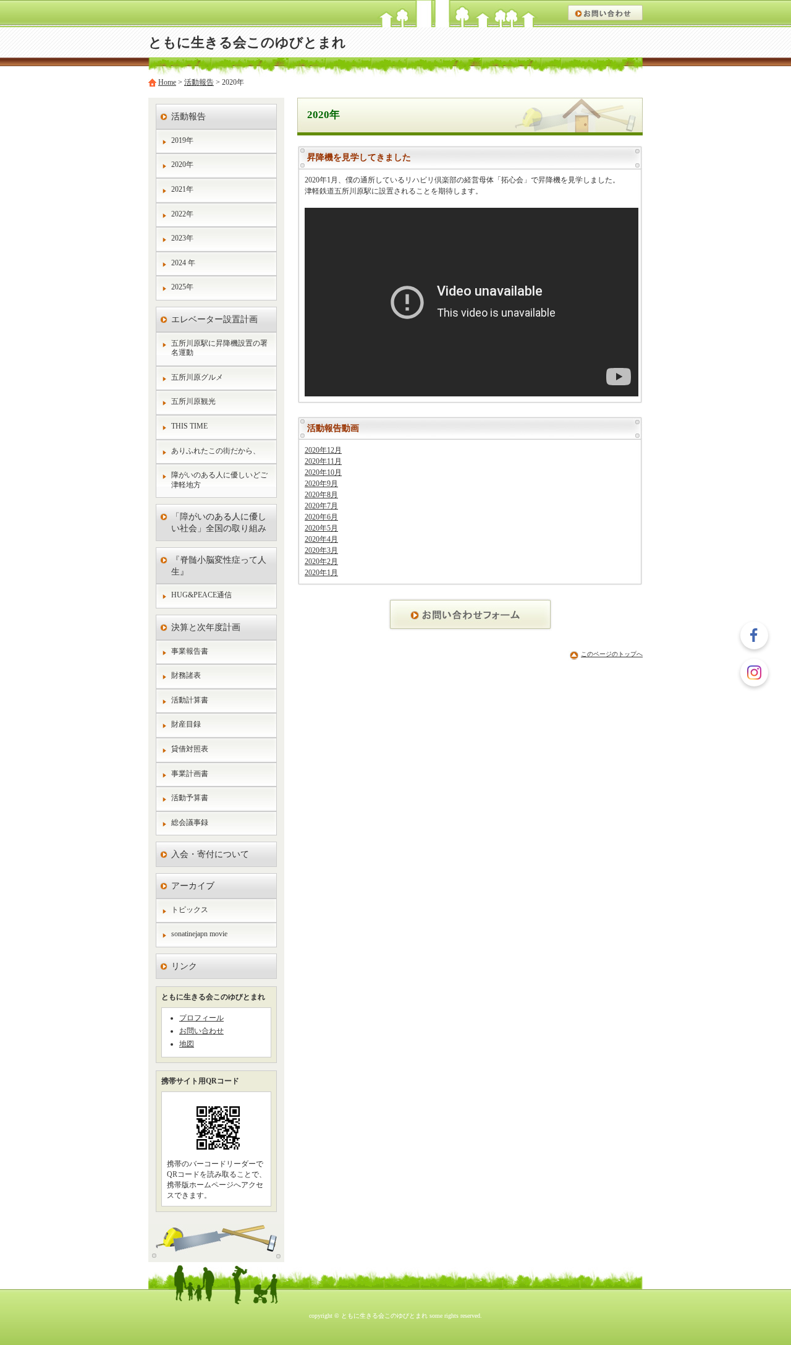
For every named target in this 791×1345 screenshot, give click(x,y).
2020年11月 (323, 461)
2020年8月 (321, 494)
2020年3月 (321, 550)
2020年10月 (323, 472)
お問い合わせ (201, 1031)
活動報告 (199, 82)
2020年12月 (323, 450)
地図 (186, 1044)
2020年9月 (321, 483)
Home (167, 82)
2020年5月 (321, 528)
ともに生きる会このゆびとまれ (247, 42)
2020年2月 (321, 561)
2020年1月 (321, 572)
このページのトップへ (612, 654)
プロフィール (201, 1018)
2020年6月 (321, 517)
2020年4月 (321, 539)
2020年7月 (321, 506)
